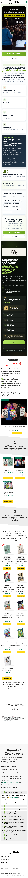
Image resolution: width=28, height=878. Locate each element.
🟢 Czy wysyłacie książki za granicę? (14, 809)
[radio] (7, 557)
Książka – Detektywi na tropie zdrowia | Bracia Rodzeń (7, 647)
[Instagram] (4, 862)
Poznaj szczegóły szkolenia (14, 53)
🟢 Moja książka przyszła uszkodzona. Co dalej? (14, 823)
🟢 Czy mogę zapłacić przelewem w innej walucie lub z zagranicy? (13, 812)
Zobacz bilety (14, 58)
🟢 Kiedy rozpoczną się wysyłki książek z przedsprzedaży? (15, 831)
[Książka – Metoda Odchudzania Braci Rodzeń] (20, 577)
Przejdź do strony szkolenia (14, 232)
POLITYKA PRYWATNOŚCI (6, 868)
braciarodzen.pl (14, 797)
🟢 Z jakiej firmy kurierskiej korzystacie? (14, 835)
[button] (17, 433)
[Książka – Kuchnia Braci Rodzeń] (7, 605)
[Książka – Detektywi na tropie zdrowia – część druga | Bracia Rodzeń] (20, 633)
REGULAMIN (15, 868)
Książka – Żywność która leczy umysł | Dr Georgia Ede (7, 670)
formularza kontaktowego (10, 782)
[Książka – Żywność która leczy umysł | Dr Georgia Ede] (7, 661)
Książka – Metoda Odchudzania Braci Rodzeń (20, 591)
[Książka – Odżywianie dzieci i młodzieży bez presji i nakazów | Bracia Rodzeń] (20, 549)
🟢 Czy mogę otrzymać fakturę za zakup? (13, 838)
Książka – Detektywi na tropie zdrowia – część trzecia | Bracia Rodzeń (7, 591)
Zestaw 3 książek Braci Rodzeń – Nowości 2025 (20, 470)
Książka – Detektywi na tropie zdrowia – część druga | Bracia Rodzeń (20, 647)
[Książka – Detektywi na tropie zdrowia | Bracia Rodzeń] (7, 633)
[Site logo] (14, 2)
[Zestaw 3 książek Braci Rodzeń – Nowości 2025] (14, 412)
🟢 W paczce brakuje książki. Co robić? (14, 819)
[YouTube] (6, 862)
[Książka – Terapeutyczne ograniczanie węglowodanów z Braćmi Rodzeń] (20, 605)
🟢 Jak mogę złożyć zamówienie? (13, 792)
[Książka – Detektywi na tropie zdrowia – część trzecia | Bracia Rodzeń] (7, 577)
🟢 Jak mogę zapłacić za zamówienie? (14, 806)
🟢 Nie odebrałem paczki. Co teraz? (13, 816)
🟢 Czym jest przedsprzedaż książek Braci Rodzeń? (14, 827)
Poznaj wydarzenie (14, 347)
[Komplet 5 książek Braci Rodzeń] (8, 462)
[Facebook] (2, 862)
